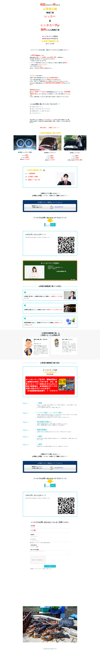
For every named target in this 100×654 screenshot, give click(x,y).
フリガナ (32, 530)
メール (32, 546)
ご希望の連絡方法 (33, 545)
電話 (37, 546)
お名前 (31, 525)
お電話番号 (32, 534)
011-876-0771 (59, 207)
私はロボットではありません (37, 559)
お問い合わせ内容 (33, 549)
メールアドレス (33, 539)
